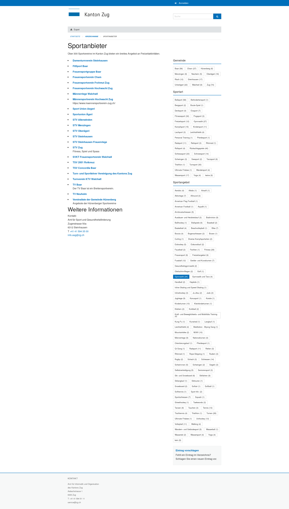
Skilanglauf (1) (181, 380)
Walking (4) (196, 424)
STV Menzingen (82, 125)
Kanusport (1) (195, 298)
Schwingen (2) (199, 364)
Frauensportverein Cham (87, 77)
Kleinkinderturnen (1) (203, 303)
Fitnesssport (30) (182, 116)
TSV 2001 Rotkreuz (84, 162)
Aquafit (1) (202, 206)
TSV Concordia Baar (84, 168)
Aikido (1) (193, 190)
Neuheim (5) (196, 73)
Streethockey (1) (182, 402)
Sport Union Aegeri (84, 108)
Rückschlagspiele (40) (199, 148)
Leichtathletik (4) (197, 132)
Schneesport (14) (201, 153)
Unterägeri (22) (181, 84)
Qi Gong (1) (180, 348)
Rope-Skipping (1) (197, 353)
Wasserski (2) (180, 434)
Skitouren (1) (197, 380)
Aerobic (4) (179, 190)
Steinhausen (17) (195, 79)
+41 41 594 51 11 (77, 498)
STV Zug (78, 147)
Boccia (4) (179, 233)
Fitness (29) (209, 249)
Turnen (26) (211, 413)
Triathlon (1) (180, 164)
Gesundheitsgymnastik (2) (186, 265)
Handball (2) (180, 282)
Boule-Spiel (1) (196, 105)
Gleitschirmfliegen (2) (184, 271)
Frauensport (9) (181, 255)
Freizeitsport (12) (182, 121)
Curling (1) (179, 238)
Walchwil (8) (197, 84)
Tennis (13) (207, 407)
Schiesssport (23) (182, 153)
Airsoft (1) (205, 190)
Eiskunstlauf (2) (197, 244)
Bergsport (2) (180, 105)
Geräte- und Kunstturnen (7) (202, 260)
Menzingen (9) (181, 73)
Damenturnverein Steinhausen (90, 60)
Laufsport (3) (180, 132)
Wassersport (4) (197, 434)
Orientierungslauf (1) (183, 343)
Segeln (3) (213, 364)
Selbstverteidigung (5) (184, 370)
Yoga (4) (197, 175)
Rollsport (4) (180, 148)
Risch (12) (179, 79)
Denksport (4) (180, 110)
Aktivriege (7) (180, 195)
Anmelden (183, 3)
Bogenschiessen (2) (196, 233)
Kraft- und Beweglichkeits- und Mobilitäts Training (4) (196, 315)
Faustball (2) (180, 249)
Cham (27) (191, 68)
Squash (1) (199, 397)
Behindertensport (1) (199, 99)
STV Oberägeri (81, 131)
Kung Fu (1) (180, 321)
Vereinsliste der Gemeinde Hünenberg (94, 199)
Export (76, 29)
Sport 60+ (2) (196, 391)
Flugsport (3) (199, 116)
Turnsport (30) (195, 164)
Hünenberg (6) (207, 68)
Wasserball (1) (212, 429)
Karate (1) (210, 298)
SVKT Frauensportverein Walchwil (92, 157)
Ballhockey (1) (181, 222)
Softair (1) (196, 386)
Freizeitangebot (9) (200, 255)
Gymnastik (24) (181, 276)
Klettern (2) (179, 309)
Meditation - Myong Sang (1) (205, 326)
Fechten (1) (195, 249)
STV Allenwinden (82, 119)
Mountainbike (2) (182, 332)
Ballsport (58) (180, 99)
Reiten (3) (209, 348)
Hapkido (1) (194, 282)
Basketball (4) (180, 228)
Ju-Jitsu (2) (197, 292)
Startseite (75, 36)
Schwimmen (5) (181, 364)
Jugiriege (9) (180, 298)
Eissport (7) (195, 110)
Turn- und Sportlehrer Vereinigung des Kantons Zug (102, 173)
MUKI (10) (198, 332)
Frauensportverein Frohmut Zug (91, 82)
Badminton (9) (212, 217)
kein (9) (178, 440)
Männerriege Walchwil (85, 93)
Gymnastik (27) (200, 121)
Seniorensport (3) (205, 370)
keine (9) (209, 175)
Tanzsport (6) (212, 159)
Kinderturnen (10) (182, 303)
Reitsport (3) (196, 143)
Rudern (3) (213, 353)
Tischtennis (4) (181, 413)
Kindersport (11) (200, 126)
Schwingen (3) (181, 159)
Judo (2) (210, 292)
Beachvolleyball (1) (199, 228)
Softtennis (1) (180, 391)
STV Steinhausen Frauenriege (90, 142)
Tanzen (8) (179, 407)
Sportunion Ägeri (82, 114)
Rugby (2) (179, 359)
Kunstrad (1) (195, 321)
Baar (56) (179, 68)
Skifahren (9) (204, 375)
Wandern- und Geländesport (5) (188, 429)
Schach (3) (192, 359)
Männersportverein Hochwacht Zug (93, 99)
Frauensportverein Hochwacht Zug (93, 88)
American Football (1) (184, 206)
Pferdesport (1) (203, 137)
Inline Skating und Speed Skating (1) (190, 287)
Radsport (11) (180, 143)
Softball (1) (209, 386)
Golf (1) (200, 271)
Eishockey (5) (180, 244)
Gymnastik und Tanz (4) (202, 276)
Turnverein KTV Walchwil (87, 179)
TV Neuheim (80, 194)
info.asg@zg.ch (76, 235)
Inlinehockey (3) (181, 292)
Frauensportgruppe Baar (87, 71)
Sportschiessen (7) (183, 397)
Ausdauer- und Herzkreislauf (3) (188, 217)
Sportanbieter (110, 36)
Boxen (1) (213, 233)
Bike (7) (215, 228)
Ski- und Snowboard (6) (185, 375)
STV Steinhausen (83, 136)
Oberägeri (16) (213, 73)
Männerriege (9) (181, 337)
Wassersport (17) (182, 175)
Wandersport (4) (203, 170)
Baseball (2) (212, 222)
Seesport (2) (196, 159)
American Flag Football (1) (186, 201)
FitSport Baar (80, 66)
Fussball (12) (180, 260)
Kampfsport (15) (182, 126)
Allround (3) (195, 195)
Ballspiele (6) (196, 222)
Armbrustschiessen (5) (184, 212)
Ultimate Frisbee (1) (183, 170)
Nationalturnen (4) (200, 337)
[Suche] (217, 16)
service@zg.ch (74, 502)
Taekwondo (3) (199, 402)
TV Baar (77, 184)
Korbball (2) (194, 309)
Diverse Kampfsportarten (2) (200, 238)
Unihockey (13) (202, 418)
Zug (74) (210, 84)
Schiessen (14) (207, 359)
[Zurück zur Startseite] (107, 16)
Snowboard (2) (181, 386)
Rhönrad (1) (211, 143)
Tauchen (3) (193, 407)
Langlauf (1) (210, 321)
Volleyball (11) (181, 424)
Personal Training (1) (184, 137)
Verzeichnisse (91, 36)
